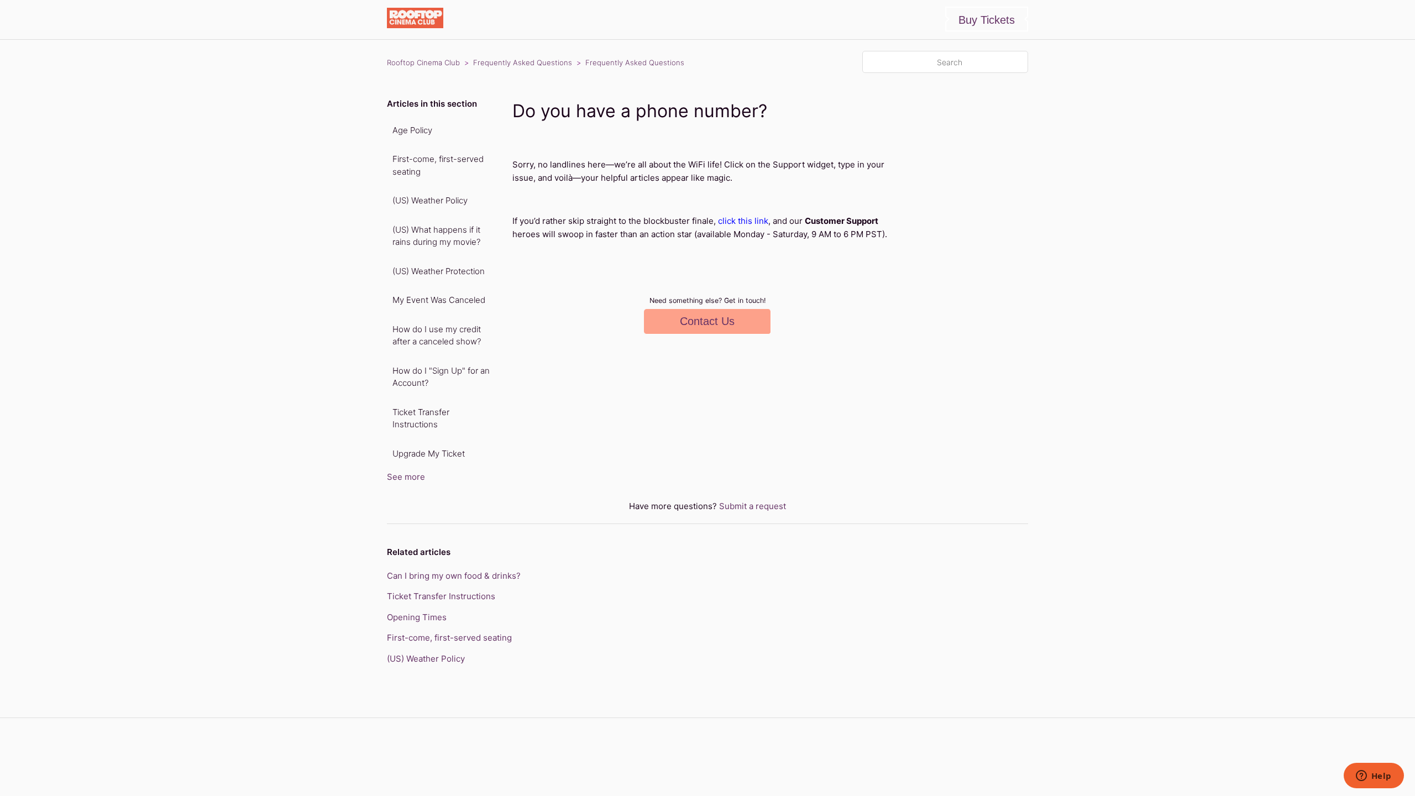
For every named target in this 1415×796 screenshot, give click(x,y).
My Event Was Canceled (438, 300)
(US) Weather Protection (438, 271)
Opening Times (417, 617)
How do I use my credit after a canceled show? (436, 335)
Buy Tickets (986, 20)
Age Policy (412, 130)
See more (406, 477)
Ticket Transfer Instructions (420, 418)
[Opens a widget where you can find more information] (1373, 776)
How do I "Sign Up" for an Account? (441, 377)
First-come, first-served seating (438, 165)
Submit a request (752, 506)
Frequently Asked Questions (522, 62)
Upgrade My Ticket (428, 453)
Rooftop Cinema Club (423, 62)
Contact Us (707, 321)
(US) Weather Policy (430, 200)
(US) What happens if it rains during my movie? (436, 236)
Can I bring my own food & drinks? (454, 575)
